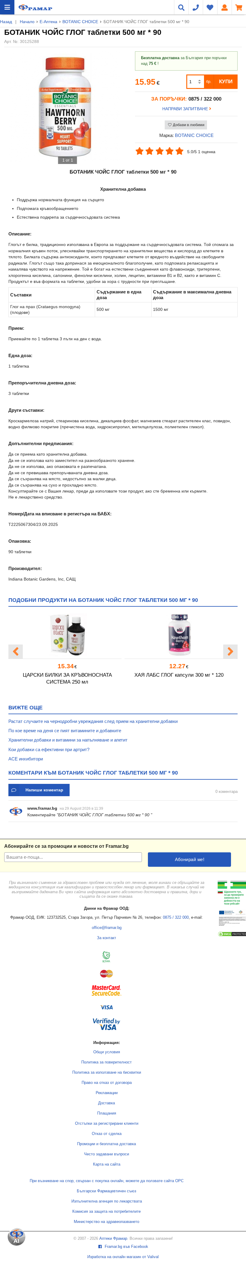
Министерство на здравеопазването (106, 1222)
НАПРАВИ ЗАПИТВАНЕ (185, 108)
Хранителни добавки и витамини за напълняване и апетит (68, 739)
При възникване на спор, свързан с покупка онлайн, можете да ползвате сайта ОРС (107, 1181)
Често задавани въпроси (106, 1154)
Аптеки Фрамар (113, 1238)
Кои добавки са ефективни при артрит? (48, 749)
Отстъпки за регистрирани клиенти (106, 1123)
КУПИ (225, 81)
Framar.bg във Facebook (126, 1247)
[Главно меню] (7, 7)
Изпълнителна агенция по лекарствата (106, 1201)
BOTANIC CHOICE (80, 21)
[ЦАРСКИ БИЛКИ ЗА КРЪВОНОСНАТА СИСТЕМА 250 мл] (67, 635)
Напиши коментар (44, 789)
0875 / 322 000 (176, 917)
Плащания (106, 1113)
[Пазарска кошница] (239, 7)
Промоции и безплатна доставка (106, 1144)
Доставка (106, 1103)
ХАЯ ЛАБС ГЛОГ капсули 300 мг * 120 (179, 675)
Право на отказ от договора (107, 1083)
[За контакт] (195, 7)
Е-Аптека (48, 21)
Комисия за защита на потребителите (106, 1211)
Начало (27, 21)
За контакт (106, 938)
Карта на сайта (106, 1164)
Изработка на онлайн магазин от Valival (123, 1257)
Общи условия (106, 1052)
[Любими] (210, 7)
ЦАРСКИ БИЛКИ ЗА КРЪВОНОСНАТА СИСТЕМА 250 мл (67, 678)
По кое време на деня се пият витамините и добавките (64, 730)
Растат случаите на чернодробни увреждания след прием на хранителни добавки (93, 721)
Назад (6, 21)
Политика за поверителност (106, 1062)
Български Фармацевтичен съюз (106, 1191)
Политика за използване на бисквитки (106, 1072)
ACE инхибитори (25, 758)
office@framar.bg (107, 928)
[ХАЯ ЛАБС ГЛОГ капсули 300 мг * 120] (178, 635)
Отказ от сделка (107, 1134)
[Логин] (224, 7)
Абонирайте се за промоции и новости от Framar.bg (66, 846)
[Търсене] (181, 7)
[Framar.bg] (35, 7)
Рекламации (107, 1093)
